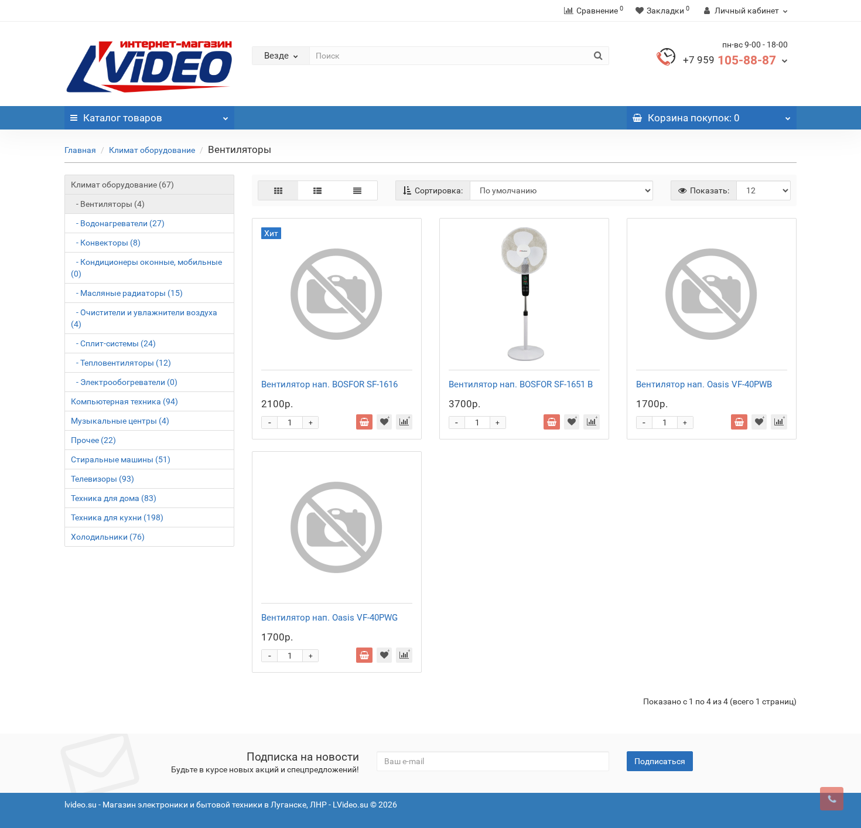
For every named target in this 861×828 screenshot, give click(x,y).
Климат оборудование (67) (122, 184)
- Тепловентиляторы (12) (121, 362)
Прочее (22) (93, 440)
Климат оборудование (152, 150)
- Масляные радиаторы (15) (127, 293)
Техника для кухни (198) (117, 517)
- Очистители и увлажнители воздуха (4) (144, 318)
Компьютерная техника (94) (124, 401)
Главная (80, 150)
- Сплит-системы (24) (113, 343)
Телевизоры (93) (102, 478)
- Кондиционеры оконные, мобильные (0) (146, 267)
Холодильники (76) (108, 536)
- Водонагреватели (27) (118, 223)
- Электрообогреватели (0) (124, 382)
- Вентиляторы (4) (108, 204)
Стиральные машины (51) (120, 459)
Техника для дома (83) (113, 498)
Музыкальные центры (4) (120, 420)
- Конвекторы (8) (106, 242)
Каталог (122, 118)
